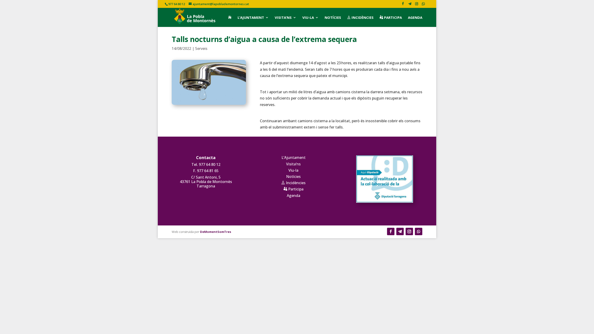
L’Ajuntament (251, 18)
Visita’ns (283, 18)
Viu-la (308, 18)
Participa (391, 18)
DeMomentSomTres (215, 232)
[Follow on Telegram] (400, 231)
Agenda (415, 18)
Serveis (201, 48)
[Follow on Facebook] (390, 231)
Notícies (333, 18)
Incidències (360, 18)
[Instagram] (416, 5)
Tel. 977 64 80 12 (205, 164)
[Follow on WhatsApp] (418, 231)
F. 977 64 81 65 (206, 170)
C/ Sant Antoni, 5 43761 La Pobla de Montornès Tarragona (206, 182)
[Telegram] (410, 5)
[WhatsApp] (423, 5)
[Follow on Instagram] (409, 231)
